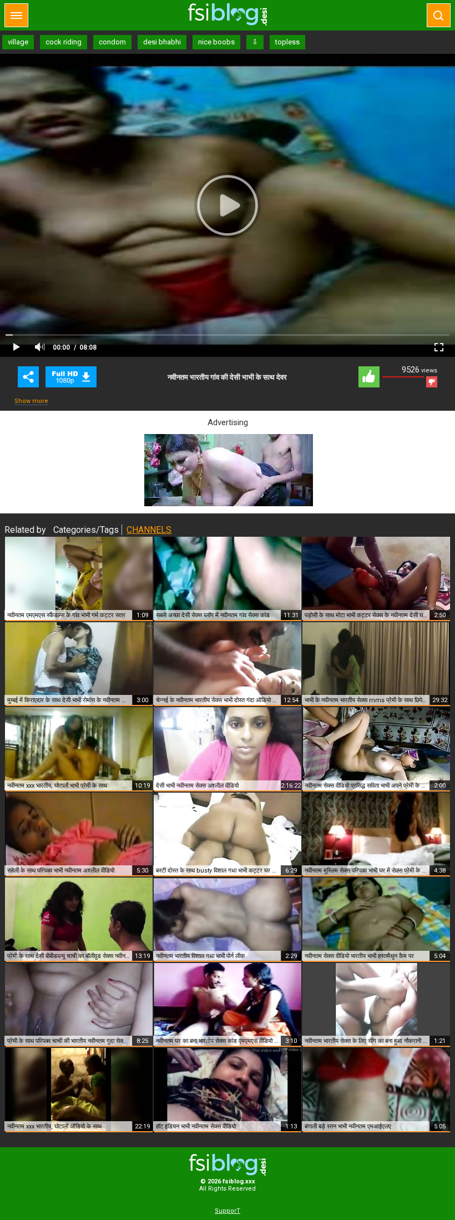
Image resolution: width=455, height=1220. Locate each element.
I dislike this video (432, 382)
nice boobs (216, 42)
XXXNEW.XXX (227, 14)
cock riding (64, 42)
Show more (31, 401)
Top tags (16, 15)
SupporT (227, 1210)
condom (112, 42)
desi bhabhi (162, 42)
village (18, 42)
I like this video (369, 377)
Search (439, 15)
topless (287, 42)
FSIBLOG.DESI (227, 1165)
